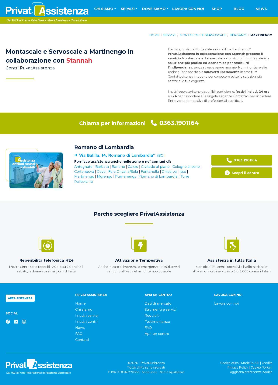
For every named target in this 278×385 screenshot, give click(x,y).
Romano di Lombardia (104, 147)
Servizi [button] (128, 9)
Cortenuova (84, 172)
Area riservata (20, 298)
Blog (239, 9)
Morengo (104, 176)
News (261, 9)
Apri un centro (157, 334)
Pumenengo (126, 176)
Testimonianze (157, 322)
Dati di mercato (158, 303)
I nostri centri (86, 322)
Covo (101, 172)
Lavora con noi (188, 9)
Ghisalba (169, 172)
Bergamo (238, 35)
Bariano (118, 167)
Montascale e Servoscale (203, 35)
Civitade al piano (155, 167)
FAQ (78, 334)
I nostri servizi (87, 315)
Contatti (82, 340)
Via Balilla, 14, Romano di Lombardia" (117, 155)
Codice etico (229, 363)
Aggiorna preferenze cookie (251, 372)
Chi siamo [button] (103, 9)
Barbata (102, 167)
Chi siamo (83, 309)
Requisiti (152, 315)
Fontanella (150, 172)
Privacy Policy (237, 367)
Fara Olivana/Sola (123, 172)
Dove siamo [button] (154, 9)
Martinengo (84, 176)
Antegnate (83, 167)
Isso (183, 172)
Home (154, 35)
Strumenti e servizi (161, 309)
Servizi (169, 35)
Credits (267, 363)
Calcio (133, 167)
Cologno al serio (186, 167)
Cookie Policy (261, 367)
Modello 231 (250, 363)
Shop (217, 9)
